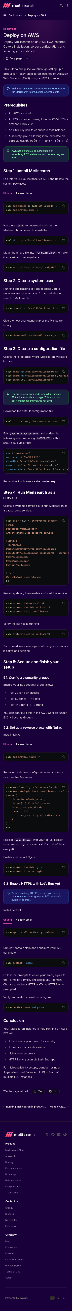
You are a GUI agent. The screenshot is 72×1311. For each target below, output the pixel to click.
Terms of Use (12, 1271)
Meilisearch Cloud (22, 88)
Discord (9, 1214)
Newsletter (11, 1220)
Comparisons (12, 1186)
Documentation (13, 1168)
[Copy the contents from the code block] (63, 205)
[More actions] (67, 5)
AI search (10, 1156)
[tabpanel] (36, 210)
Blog (7, 1241)
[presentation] (36, 207)
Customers (11, 1247)
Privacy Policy (13, 1265)
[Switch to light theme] (58, 1298)
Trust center (12, 1192)
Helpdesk (10, 1226)
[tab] (7, 193)
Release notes (13, 1180)
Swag (8, 1277)
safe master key (44, 481)
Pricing (9, 1162)
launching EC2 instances (26, 154)
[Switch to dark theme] (64, 1298)
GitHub (9, 1207)
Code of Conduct (15, 1259)
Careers (9, 1253)
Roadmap (10, 1174)
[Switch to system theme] (52, 1298)
